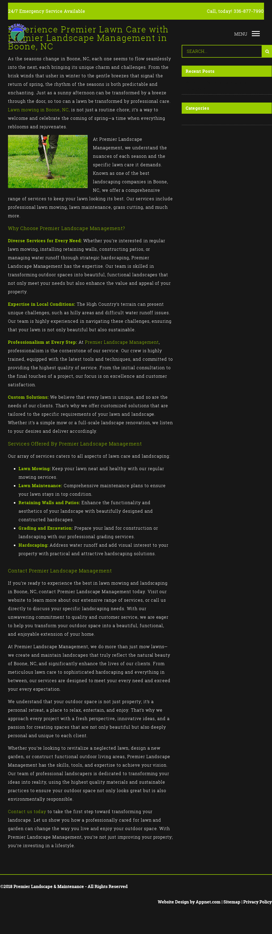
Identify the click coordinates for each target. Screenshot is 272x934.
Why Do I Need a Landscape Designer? (217, 85)
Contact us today (27, 811)
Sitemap (231, 902)
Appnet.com (208, 902)
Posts (192, 119)
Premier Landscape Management (122, 342)
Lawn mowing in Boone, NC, (39, 110)
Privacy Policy (257, 902)
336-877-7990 (249, 11)
